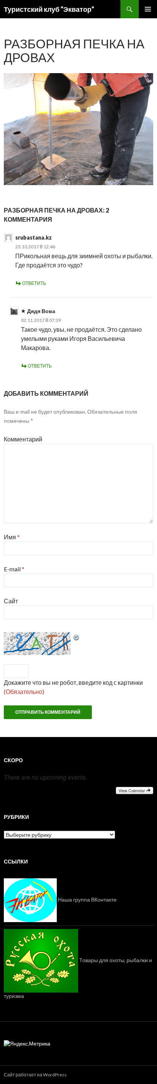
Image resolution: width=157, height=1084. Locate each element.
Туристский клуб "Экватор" (49, 9)
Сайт (11, 600)
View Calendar (132, 790)
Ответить (34, 283)
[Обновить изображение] (76, 636)
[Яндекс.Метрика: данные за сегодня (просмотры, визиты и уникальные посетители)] (27, 1043)
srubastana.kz (33, 237)
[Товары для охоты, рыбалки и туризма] (41, 960)
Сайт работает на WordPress (35, 1075)
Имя (12, 536)
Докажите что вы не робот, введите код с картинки (73, 682)
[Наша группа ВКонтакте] (30, 899)
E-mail (14, 568)
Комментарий (23, 439)
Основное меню (148, 9)
